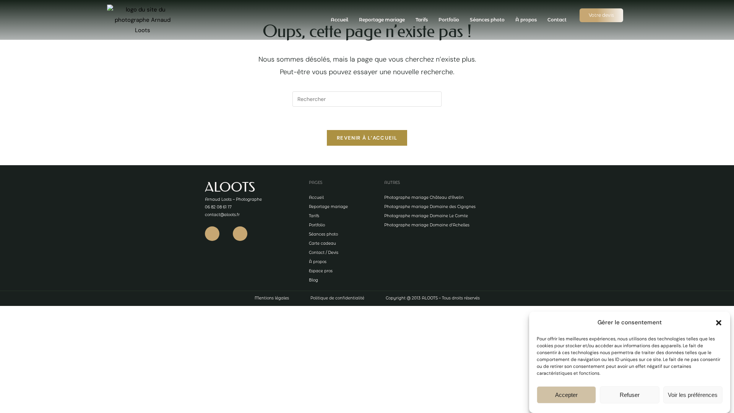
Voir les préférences (693, 395)
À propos (526, 20)
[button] (719, 323)
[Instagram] (240, 233)
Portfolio (448, 20)
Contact (557, 20)
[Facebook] (212, 233)
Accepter (566, 395)
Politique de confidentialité (337, 298)
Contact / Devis (323, 252)
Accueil (339, 20)
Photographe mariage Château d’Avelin (424, 197)
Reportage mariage (382, 20)
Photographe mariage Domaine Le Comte (426, 215)
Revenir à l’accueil (367, 138)
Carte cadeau (322, 243)
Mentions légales (272, 298)
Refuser (630, 395)
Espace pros (321, 270)
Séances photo (487, 20)
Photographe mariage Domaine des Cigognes (430, 206)
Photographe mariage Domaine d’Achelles (426, 225)
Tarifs (422, 20)
